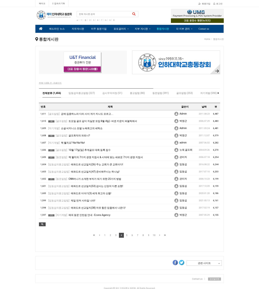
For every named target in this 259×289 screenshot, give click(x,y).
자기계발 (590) (208, 93)
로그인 (219, 3)
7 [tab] (99, 71)
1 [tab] (189, 20)
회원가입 (206, 3)
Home (207, 39)
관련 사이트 (204, 263)
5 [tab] (88, 71)
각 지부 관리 (183, 28)
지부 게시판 (141, 28)
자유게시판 (78, 28)
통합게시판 (163, 28)
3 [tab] (200, 20)
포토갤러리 (120, 28)
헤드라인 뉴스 (57, 28)
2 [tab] (194, 20)
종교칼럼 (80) (137, 93)
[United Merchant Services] (197, 16)
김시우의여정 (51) (112, 93)
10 (154, 235)
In (106, 20)
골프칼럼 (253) (184, 93)
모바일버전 (214, 279)
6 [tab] (93, 71)
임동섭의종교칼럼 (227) (82, 93)
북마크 (42, 3)
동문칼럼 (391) (160, 93)
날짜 (204, 106)
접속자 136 (59, 3)
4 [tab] (205, 20)
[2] (83, 62)
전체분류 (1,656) (51, 93)
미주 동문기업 (99, 28)
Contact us (204, 28)
